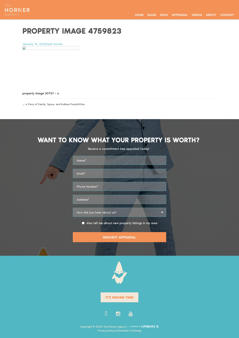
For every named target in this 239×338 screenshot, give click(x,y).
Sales (151, 14)
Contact (227, 14)
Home (139, 14)
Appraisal (180, 14)
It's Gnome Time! (119, 297)
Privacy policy (106, 330)
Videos (197, 14)
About (211, 14)
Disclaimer (123, 330)
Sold (164, 14)
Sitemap (136, 330)
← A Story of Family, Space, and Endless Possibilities (53, 104)
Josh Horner (54, 44)
